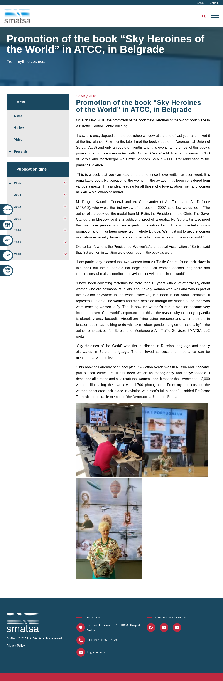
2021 (17, 218)
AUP (7, 240)
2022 (17, 206)
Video (18, 139)
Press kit (20, 151)
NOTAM (7, 209)
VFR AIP (7, 270)
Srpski (201, 3)
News (18, 115)
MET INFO (8, 224)
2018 (17, 254)
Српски (214, 3)
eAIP (7, 255)
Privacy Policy (16, 645)
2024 (17, 194)
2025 (17, 183)
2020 (17, 230)
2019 (17, 242)
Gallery (19, 127)
